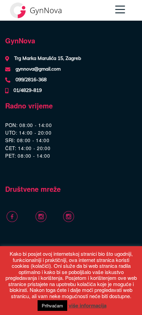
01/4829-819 (27, 90)
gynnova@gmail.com (38, 69)
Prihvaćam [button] (52, 305)
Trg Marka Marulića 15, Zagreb (47, 58)
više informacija (87, 305)
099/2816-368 (31, 79)
